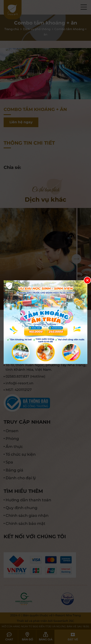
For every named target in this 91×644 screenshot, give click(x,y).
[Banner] (45, 322)
